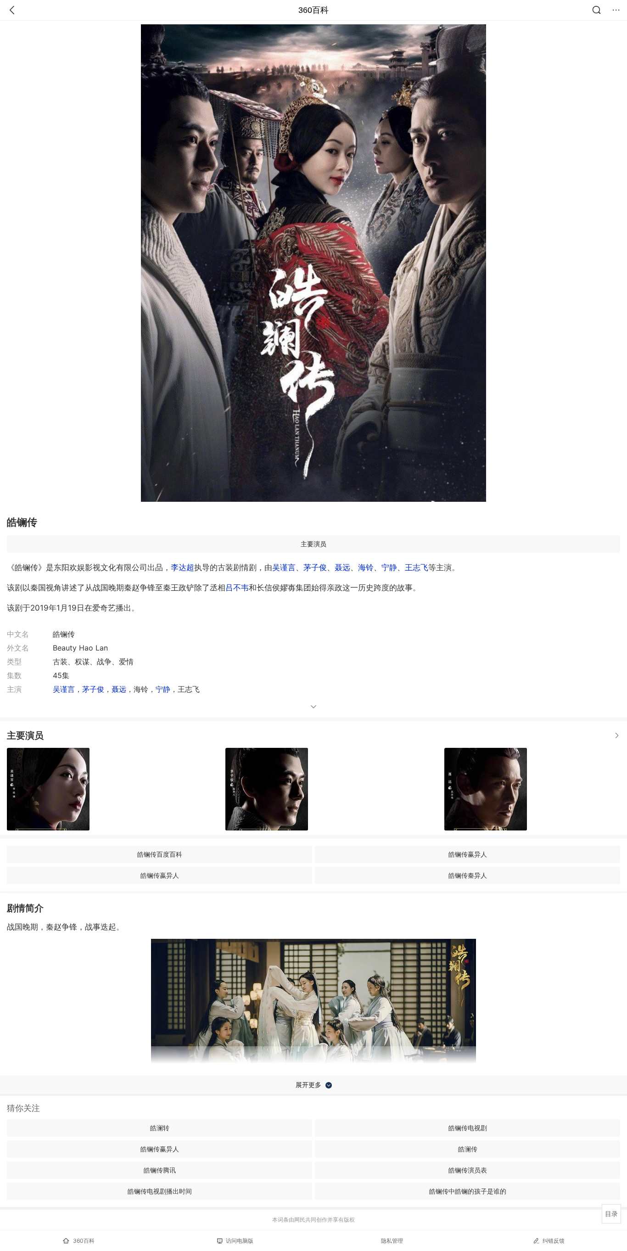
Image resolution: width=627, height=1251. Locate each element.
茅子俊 (315, 567)
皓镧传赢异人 (467, 854)
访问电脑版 (239, 1240)
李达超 (182, 567)
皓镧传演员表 (467, 1170)
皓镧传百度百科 (159, 854)
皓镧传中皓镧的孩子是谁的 (467, 1191)
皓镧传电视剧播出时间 (160, 1191)
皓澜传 (467, 1149)
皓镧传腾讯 (160, 1170)
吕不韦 (237, 587)
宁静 (389, 567)
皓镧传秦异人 (467, 875)
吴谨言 (284, 567)
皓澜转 (159, 1128)
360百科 (313, 10)
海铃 (366, 567)
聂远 (342, 567)
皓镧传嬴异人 (159, 875)
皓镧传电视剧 (467, 1128)
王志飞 (416, 567)
